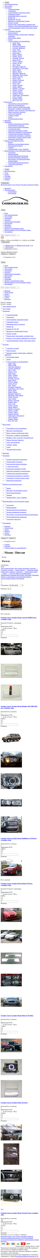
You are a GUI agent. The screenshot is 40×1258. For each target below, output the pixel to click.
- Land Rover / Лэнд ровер (20, 68)
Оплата (6, 174)
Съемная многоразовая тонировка (19, 134)
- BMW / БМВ (16, 44)
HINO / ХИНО (13, 375)
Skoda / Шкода (12, 407)
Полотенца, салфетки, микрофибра (19, 109)
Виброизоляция (13, 154)
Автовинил (8, 7)
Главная (6, 544)
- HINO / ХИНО (17, 55)
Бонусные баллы (9, 171)
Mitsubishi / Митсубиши (15, 395)
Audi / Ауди (12, 363)
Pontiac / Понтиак (13, 400)
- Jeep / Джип (16, 65)
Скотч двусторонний (14, 114)
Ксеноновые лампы (14, 38)
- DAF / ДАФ (16, 50)
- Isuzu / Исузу (16, 60)
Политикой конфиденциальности (25, 1256)
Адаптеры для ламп (14, 31)
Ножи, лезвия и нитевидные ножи (19, 107)
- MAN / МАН (16, 70)
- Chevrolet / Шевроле (18, 46)
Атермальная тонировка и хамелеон (19, 135)
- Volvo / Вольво (17, 97)
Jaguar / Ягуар (12, 383)
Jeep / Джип (12, 385)
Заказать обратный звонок (9, 252)
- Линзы (4, 573)
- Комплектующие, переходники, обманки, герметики (19, 571)
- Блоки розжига (19, 570)
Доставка (7, 176)
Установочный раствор (15, 119)
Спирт (10, 117)
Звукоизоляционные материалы (18, 156)
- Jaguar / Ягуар (16, 63)
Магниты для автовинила (16, 105)
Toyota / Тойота (13, 412)
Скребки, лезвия (13, 115)
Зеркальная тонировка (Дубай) (18, 130)
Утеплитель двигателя (15, 164)
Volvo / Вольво (12, 417)
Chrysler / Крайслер (14, 368)
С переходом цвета (14, 129)
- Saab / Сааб (16, 83)
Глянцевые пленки (14, 14)
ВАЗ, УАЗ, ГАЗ (13, 421)
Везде (6, 213)
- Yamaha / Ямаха (17, 98)
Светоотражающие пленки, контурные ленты (22, 28)
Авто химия (8, 6)
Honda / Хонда (12, 377)
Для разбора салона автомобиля (18, 103)
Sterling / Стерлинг (14, 409)
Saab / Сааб (11, 404)
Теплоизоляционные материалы (18, 162)
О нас (6, 173)
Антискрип (11, 152)
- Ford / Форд (16, 53)
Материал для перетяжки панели (18, 144)
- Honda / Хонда (17, 56)
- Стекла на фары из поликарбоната (19, 573)
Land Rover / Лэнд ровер (16, 389)
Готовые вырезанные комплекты (18, 124)
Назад (7, 2)
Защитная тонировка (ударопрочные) (20, 132)
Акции (6, 294)
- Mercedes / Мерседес (19, 73)
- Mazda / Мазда (17, 71)
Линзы (10, 39)
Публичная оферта (27, 1238)
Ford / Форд (12, 373)
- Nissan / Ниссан (17, 77)
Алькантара (12, 11)
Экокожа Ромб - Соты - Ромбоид (18, 149)
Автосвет (7, 29)
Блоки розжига (13, 33)
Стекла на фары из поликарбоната (19, 41)
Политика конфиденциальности (11, 1238)
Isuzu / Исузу (12, 380)
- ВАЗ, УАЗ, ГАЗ (17, 100)
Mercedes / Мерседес (14, 394)
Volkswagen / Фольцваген (16, 415)
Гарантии (7, 178)
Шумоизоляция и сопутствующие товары (17, 151)
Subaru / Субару (13, 410)
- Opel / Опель (16, 78)
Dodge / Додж (12, 372)
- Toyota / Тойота (17, 92)
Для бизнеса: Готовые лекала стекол (19, 137)
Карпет (10, 142)
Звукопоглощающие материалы (18, 157)
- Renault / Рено (16, 82)
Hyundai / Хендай (13, 378)
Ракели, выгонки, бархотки (16, 112)
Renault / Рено (12, 402)
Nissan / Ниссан (13, 397)
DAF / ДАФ (12, 370)
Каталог (6, 304)
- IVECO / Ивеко (17, 61)
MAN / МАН (12, 390)
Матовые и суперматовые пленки (19, 21)
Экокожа (11, 147)
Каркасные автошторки (15, 139)
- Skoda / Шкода (17, 87)
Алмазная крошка (13, 9)
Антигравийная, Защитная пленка (19, 12)
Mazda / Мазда (12, 392)
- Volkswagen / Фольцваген (20, 95)
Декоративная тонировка (16, 125)
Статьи (6, 297)
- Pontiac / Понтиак (18, 80)
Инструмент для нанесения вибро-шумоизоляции (22, 514)
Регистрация (12, 193)
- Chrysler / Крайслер (18, 48)
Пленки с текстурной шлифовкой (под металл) (23, 26)
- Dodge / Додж (16, 51)
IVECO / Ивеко (13, 382)
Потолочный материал (15, 146)
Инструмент (8, 102)
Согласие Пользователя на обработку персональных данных (20, 1239)
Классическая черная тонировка (18, 127)
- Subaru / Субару (17, 90)
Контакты (7, 299)
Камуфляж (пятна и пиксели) (17, 16)
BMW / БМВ (12, 365)
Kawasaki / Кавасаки (14, 387)
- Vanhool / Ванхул (17, 93)
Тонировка (7, 122)
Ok (37, 1256)
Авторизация (12, 191)
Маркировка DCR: (7, 626)
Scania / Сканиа (13, 405)
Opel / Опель (12, 399)
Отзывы (7, 179)
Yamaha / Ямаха (13, 419)
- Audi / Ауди (16, 43)
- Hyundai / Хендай (18, 58)
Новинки (7, 291)
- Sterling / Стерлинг (18, 88)
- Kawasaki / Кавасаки (19, 66)
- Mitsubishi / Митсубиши (20, 75)
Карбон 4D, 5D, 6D (14, 19)
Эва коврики (8, 166)
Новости (7, 296)
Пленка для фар (13, 23)
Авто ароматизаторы (11, 4)
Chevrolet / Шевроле (14, 367)
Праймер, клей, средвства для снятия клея (21, 110)
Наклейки (7, 120)
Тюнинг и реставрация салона (14, 141)
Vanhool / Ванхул (13, 414)
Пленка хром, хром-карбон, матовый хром (21, 24)
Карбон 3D (11, 18)
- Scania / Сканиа (17, 85)
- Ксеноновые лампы (30, 572)
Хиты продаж (8, 292)
